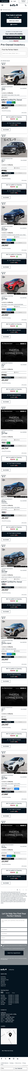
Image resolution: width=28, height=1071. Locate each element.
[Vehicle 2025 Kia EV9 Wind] (14, 352)
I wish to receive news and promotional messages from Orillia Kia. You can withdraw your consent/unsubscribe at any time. (15, 947)
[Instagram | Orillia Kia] (13, 1059)
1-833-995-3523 (10, 1017)
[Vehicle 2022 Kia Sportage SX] (14, 419)
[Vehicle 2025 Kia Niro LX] (14, 147)
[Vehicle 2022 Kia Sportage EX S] (14, 764)
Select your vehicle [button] (14, 20)
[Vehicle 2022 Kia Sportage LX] (14, 285)
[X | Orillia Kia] (5, 1059)
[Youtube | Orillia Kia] (9, 1059)
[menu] (2, 5)
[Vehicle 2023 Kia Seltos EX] (14, 75)
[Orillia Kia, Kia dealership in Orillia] (14, 5)
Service (8, 992)
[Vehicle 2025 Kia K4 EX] (14, 696)
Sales (2, 992)
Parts (13, 992)
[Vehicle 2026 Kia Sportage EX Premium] (14, 215)
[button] (4, 1)
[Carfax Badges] (8, 102)
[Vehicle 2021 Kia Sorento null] (14, 834)
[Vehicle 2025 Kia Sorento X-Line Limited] (14, 488)
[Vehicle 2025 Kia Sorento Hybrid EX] (14, 629)
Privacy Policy (5, 959)
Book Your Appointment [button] (14, 953)
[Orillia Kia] (9, 1036)
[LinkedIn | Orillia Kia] (17, 1059)
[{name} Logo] (3, 969)
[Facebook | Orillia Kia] (1, 1059)
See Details (6, 129)
